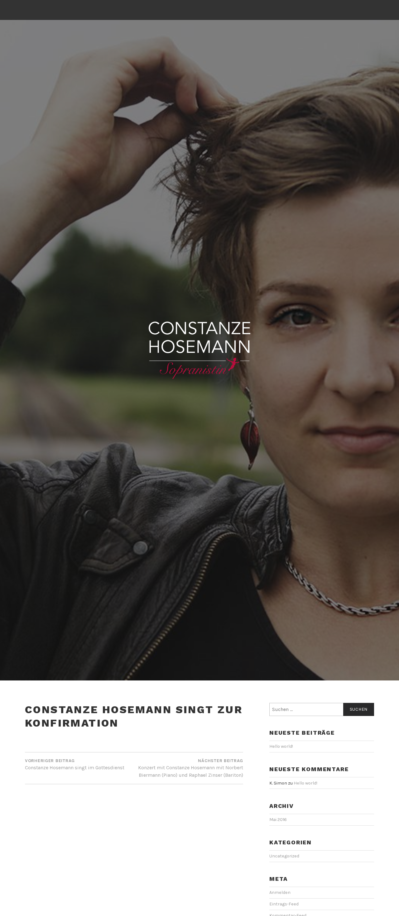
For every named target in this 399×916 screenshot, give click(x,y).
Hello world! (281, 746)
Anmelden (280, 892)
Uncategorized (284, 856)
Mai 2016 (278, 819)
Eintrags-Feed (284, 904)
